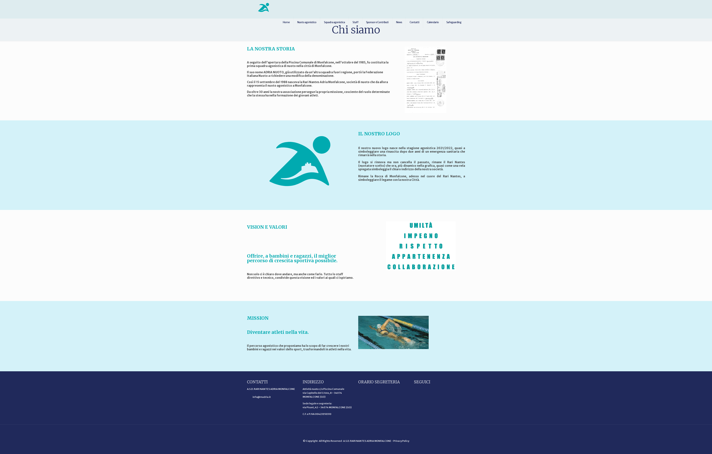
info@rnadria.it (261, 397)
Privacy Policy (401, 441)
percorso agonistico (263, 346)
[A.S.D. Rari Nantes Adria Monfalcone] (264, 7)
